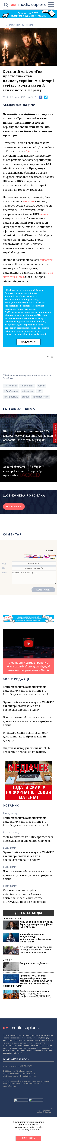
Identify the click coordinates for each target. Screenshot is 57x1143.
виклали (29, 201)
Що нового (27, 25)
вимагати (46, 260)
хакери (41, 385)
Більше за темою (19, 408)
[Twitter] (46, 97)
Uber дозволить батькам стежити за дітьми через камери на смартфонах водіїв (27, 721)
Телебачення (14, 25)
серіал (25, 396)
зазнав (43, 214)
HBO (39, 391)
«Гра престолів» (40, 396)
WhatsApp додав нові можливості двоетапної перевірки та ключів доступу (25, 736)
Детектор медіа (28, 913)
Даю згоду (28, 1138)
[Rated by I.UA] (21, 1101)
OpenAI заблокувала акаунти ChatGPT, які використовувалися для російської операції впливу (28, 705)
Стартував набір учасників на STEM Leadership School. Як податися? (27, 750)
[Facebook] (40, 97)
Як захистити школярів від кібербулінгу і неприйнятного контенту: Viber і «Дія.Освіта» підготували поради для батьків (24, 895)
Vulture (31, 151)
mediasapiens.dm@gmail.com (21, 1074)
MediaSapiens (25, 105)
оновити (50, 550)
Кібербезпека (11, 391)
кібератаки (27, 391)
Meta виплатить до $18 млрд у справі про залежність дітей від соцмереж (28, 838)
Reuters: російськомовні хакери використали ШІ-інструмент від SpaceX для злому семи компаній (25, 690)
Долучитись (28, 342)
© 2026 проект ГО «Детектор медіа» (18, 1071)
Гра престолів (11, 396)
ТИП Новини (10, 385)
